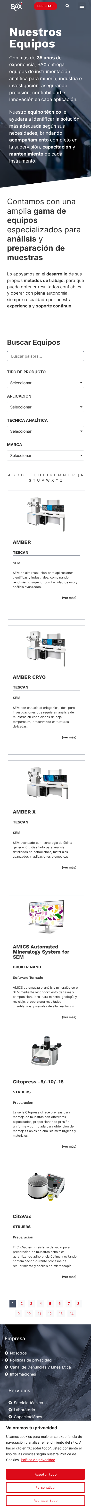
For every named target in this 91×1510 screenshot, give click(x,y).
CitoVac (22, 1216)
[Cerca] (86, 1425)
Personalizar (45, 1487)
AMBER (22, 542)
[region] (45, 1465)
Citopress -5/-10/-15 (38, 1082)
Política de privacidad (38, 1460)
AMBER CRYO (29, 677)
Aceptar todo (46, 1474)
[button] (82, 6)
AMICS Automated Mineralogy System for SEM (41, 952)
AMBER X (24, 812)
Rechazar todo (45, 1500)
